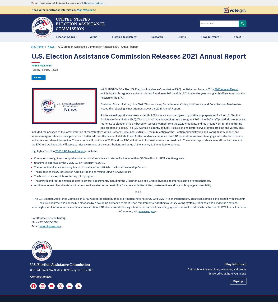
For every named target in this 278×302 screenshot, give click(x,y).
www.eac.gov (147, 211)
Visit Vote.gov (85, 10)
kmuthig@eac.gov (50, 226)
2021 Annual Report (226, 89)
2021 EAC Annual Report (70, 151)
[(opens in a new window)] (33, 286)
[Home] (42, 37)
